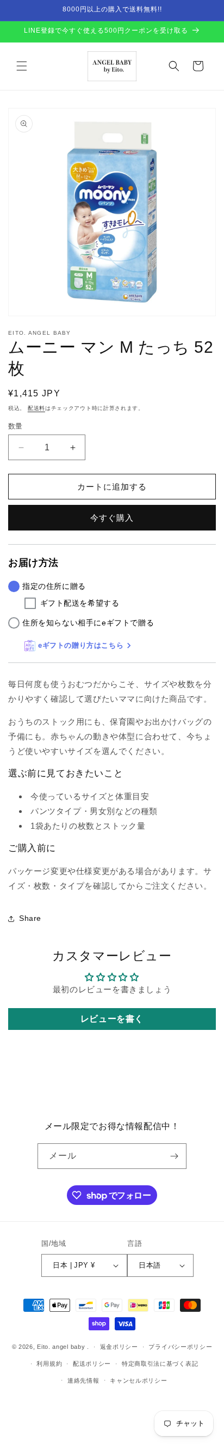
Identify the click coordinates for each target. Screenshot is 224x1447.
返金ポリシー (119, 1346)
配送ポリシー (92, 1363)
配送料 (36, 408)
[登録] (174, 1156)
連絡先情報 (83, 1380)
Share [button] (30, 918)
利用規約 (49, 1363)
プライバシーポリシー (180, 1346)
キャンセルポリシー (138, 1380)
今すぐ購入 (112, 517)
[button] (22, 66)
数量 (15, 426)
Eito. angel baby (61, 1346)
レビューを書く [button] (112, 1018)
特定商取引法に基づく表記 (160, 1363)
